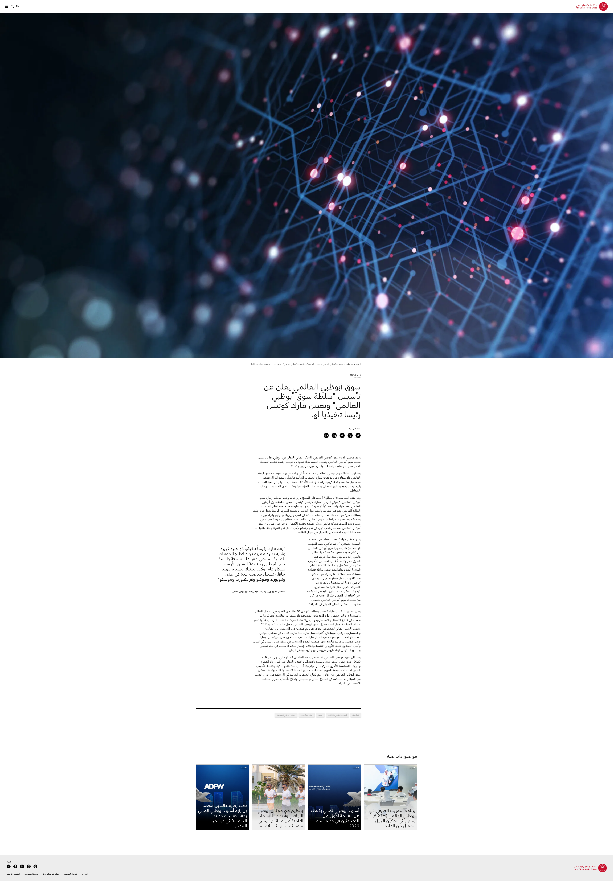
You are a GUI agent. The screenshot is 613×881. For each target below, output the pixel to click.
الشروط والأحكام (13, 874)
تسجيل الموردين (70, 874)
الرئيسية (357, 364)
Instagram (29, 866)
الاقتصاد (347, 364)
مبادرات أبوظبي (306, 715)
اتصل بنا (85, 874)
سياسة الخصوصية (31, 874)
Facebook (342, 435)
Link (358, 435)
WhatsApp (326, 435)
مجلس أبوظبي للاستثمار (285, 715)
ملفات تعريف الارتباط (51, 874)
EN (17, 6)
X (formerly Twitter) (350, 435)
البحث (12, 6)
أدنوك (320, 715)
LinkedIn (334, 435)
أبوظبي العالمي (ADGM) (337, 715)
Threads (35, 866)
